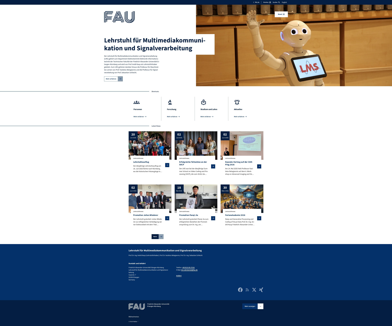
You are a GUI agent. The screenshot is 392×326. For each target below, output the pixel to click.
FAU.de (257, 2)
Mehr (155, 236)
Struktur (266, 2)
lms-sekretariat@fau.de (189, 270)
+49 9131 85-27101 (188, 267)
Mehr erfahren (111, 79)
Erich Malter (133, 322)
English (284, 2)
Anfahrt (179, 276)
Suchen (275, 2)
